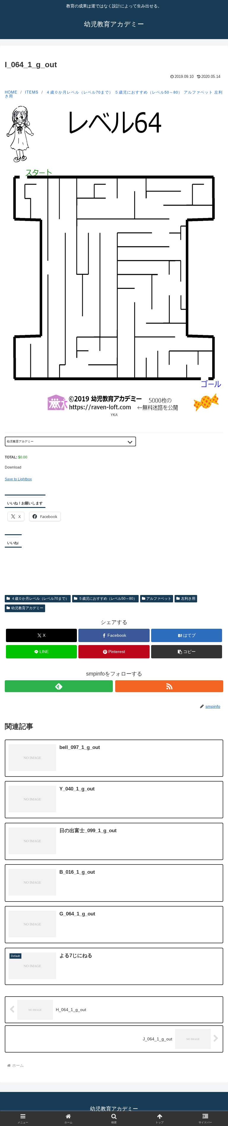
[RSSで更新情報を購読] (169, 686)
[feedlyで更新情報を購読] (59, 686)
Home (11, 92)
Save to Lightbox (18, 479)
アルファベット (198, 92)
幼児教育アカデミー (27, 608)
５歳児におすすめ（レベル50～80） (148, 92)
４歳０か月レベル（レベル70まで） (79, 92)
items (32, 92)
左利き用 (188, 598)
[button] (186, 651)
